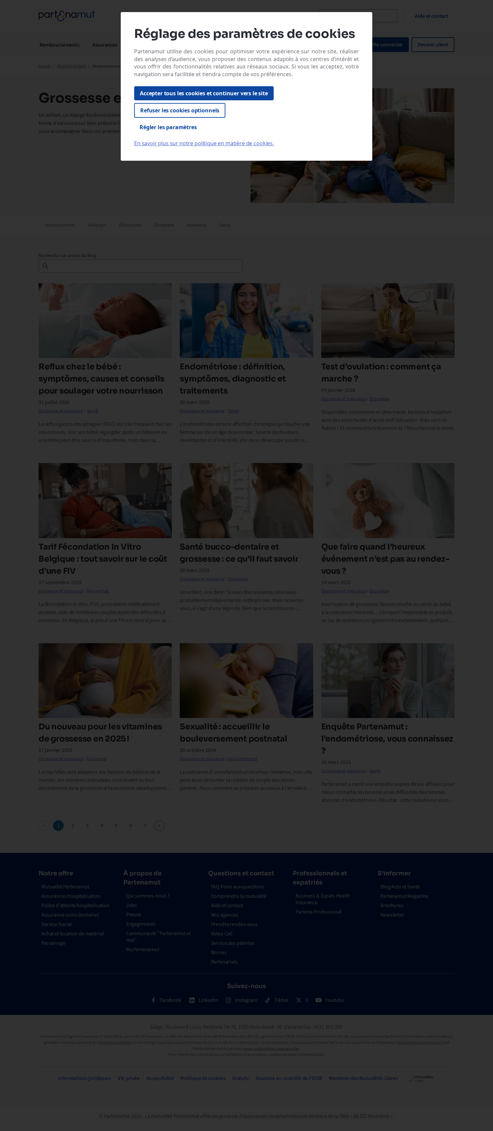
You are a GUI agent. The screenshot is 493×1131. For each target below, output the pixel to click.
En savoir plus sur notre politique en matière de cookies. (204, 143)
